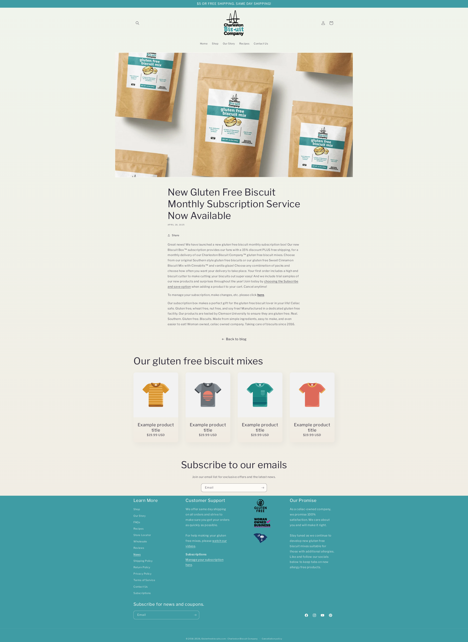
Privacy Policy (142, 573)
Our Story (139, 515)
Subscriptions (142, 593)
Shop (136, 509)
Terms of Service (144, 580)
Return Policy (141, 567)
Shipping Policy (143, 560)
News (137, 554)
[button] (137, 23)
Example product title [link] (156, 427)
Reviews (138, 547)
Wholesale (140, 541)
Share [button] (175, 235)
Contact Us (140, 586)
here (260, 295)
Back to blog (236, 339)
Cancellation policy (272, 638)
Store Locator (142, 535)
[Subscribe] (263, 487)
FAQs (136, 522)
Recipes (138, 528)
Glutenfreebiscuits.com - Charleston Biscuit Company (229, 638)
